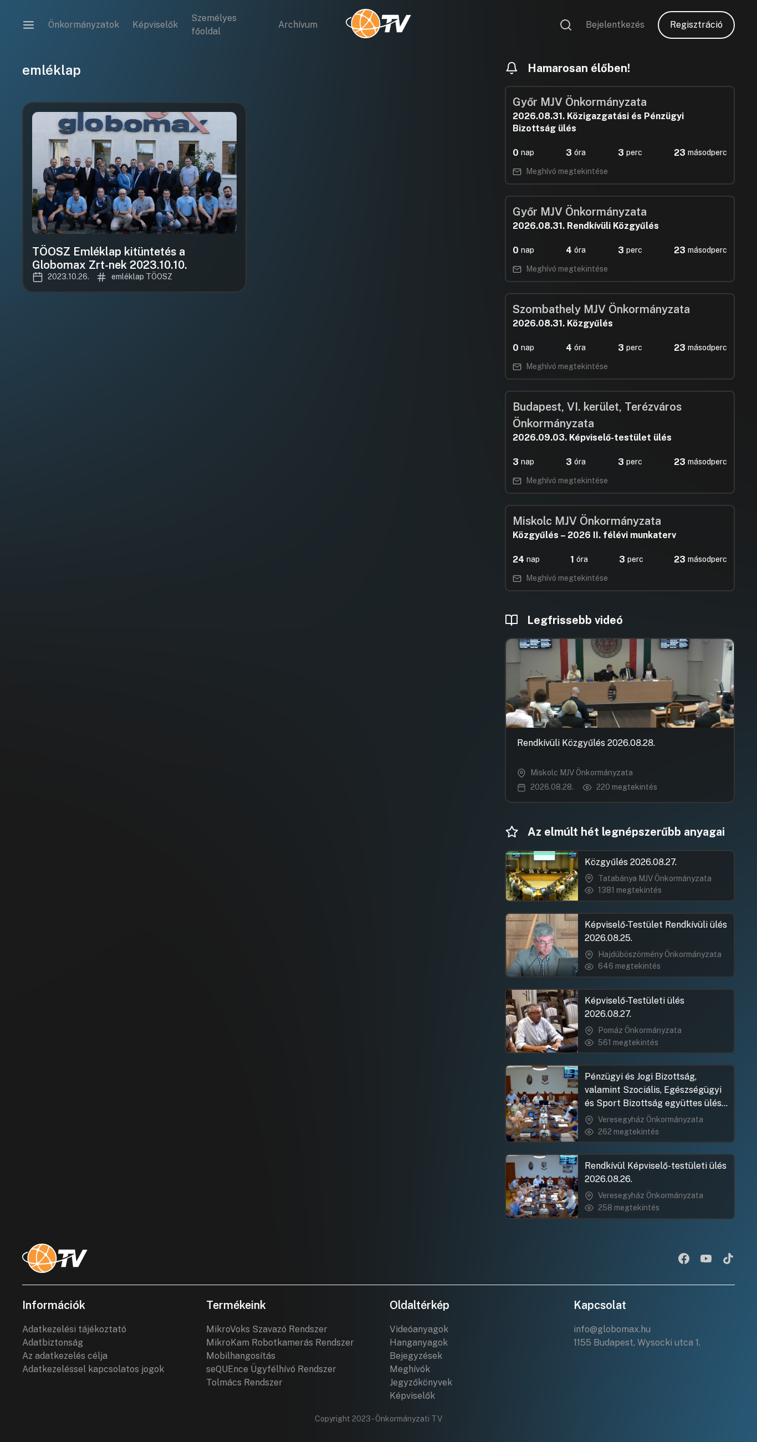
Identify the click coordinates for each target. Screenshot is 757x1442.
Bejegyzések (416, 1356)
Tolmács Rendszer (244, 1382)
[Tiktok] (728, 1259)
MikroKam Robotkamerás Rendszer (280, 1342)
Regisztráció (696, 24)
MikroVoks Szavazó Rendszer (267, 1329)
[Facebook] (683, 1259)
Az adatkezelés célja (65, 1356)
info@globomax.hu (612, 1329)
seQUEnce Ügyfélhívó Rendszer (271, 1369)
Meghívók (410, 1369)
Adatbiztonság (52, 1342)
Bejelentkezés (615, 24)
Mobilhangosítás (240, 1356)
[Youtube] (706, 1259)
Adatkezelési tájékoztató (74, 1329)
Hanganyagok (419, 1342)
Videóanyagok (419, 1329)
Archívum (298, 24)
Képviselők (155, 24)
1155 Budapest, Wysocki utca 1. (637, 1342)
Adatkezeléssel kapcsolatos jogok (93, 1369)
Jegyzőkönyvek (421, 1382)
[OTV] (378, 25)
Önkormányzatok (83, 24)
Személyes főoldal (214, 25)
